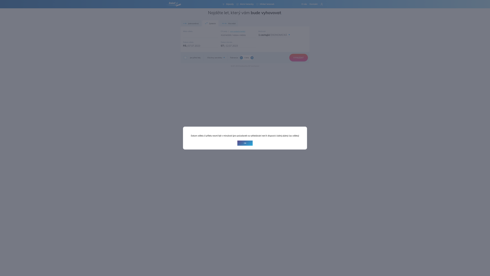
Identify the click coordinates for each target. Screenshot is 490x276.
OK (245, 143)
